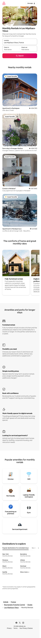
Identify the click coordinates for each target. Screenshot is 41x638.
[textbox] (11, 49)
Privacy (9, 628)
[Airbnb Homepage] (3, 3)
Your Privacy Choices (26, 628)
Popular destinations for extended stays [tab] (15, 548)
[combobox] (20, 42)
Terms (15, 628)
